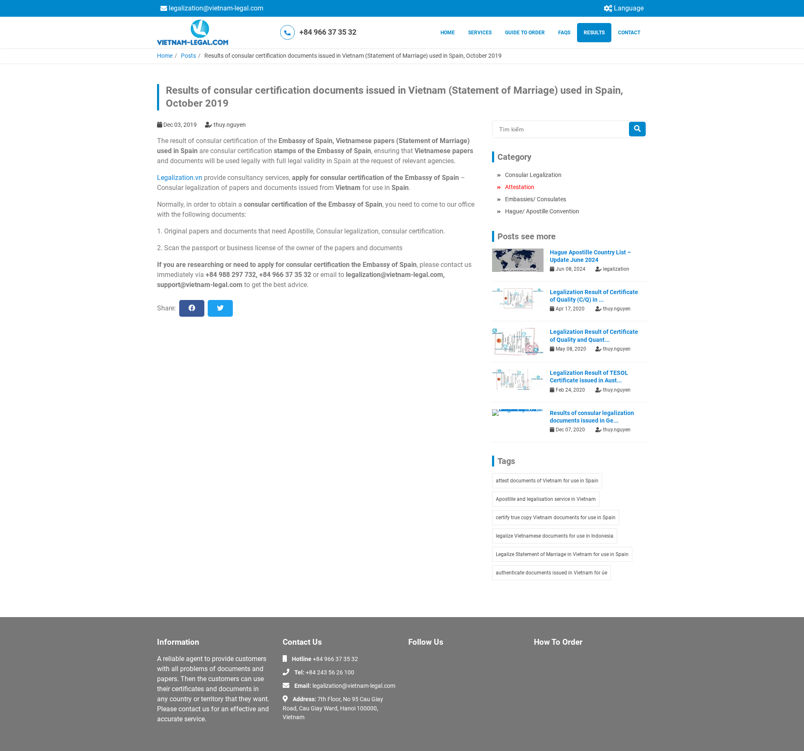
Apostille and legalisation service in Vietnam (546, 499)
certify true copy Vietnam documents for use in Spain (556, 517)
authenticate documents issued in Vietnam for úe (551, 573)
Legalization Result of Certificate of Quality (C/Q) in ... (594, 296)
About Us (546, 658)
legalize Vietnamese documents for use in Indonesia (554, 536)
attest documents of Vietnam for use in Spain (547, 481)
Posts (188, 55)
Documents (549, 682)
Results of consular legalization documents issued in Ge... (592, 417)
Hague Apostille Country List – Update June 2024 (590, 256)
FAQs (564, 33)
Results (594, 33)
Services (480, 33)
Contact (629, 33)
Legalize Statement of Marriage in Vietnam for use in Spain (562, 554)
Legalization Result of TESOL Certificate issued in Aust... (589, 376)
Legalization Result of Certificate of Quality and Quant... (594, 335)
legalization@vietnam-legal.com (216, 8)
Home (448, 33)
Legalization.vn (179, 178)
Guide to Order (525, 33)
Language (629, 8)
